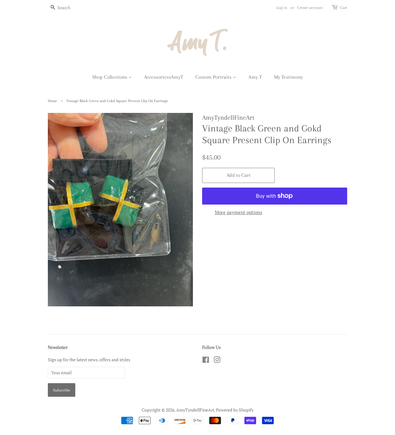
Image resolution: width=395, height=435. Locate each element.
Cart (343, 7)
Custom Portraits (214, 77)
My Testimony (288, 77)
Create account (310, 7)
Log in (281, 7)
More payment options (238, 212)
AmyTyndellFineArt (195, 410)
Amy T (255, 77)
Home (52, 101)
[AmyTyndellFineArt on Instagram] (217, 361)
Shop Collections (110, 77)
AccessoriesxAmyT (163, 77)
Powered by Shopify (235, 410)
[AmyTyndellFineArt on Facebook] (205, 361)
